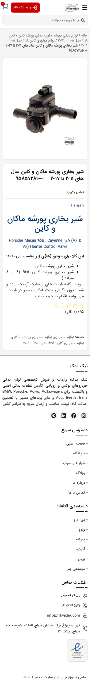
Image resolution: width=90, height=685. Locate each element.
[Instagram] (84, 415)
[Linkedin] (64, 415)
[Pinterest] (54, 415)
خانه (84, 35)
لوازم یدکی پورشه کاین (34, 35)
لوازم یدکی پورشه (66, 35)
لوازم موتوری (64, 337)
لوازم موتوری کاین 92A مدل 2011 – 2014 (47, 43)
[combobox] (45, 20)
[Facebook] (74, 415)
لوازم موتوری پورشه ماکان (32, 337)
